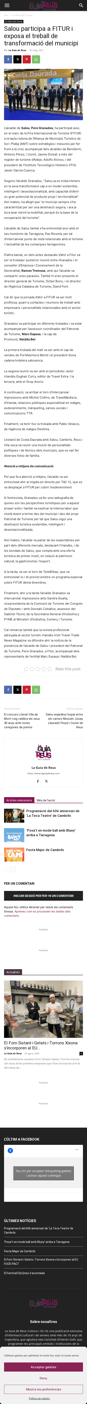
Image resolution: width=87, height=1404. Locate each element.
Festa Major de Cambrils (45, 850)
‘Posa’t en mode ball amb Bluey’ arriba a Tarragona (36, 1242)
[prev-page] (6, 869)
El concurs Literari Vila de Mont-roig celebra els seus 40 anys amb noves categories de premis (22, 721)
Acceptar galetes (43, 1367)
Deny (43, 1378)
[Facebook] (8, 59)
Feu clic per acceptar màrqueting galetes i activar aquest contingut (43, 1173)
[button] (6, 5)
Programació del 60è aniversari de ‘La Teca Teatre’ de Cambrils (38, 1230)
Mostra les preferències (43, 1389)
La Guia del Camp (22, 15)
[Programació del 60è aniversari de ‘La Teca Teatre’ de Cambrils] (14, 816)
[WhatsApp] (36, 59)
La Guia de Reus (17, 50)
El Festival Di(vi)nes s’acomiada (24, 1273)
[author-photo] (43, 762)
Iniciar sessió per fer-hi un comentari (44, 895)
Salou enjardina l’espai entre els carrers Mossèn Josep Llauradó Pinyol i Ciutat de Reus (64, 721)
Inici (6, 15)
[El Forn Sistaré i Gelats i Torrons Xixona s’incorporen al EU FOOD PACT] (43, 1009)
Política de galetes (39, 1398)
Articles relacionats (19, 800)
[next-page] (13, 869)
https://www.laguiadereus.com (43, 773)
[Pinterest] (27, 59)
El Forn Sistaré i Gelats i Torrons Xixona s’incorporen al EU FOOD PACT (41, 1261)
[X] (17, 59)
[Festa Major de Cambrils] (14, 855)
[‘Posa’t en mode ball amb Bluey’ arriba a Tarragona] (14, 835)
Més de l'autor (46, 800)
